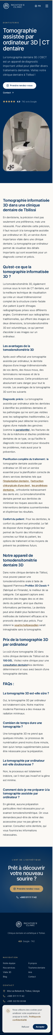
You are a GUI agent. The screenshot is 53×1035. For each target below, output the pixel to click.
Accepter (40, 1026)
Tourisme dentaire (36, 967)
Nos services (9, 967)
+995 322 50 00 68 (16, 1001)
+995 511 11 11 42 (28, 897)
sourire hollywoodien (26, 625)
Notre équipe (9, 963)
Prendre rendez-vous (21, 85)
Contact (7, 92)
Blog (5, 976)
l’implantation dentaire (16, 481)
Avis (30, 972)
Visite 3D (7, 972)
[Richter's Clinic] (14, 6)
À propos (32, 963)
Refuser (25, 1026)
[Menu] (47, 6)
